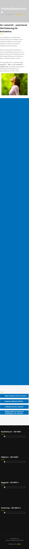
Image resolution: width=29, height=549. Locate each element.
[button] (14, 396)
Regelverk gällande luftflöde (14, 401)
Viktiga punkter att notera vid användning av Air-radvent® (14, 412)
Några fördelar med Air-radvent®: (16, 396)
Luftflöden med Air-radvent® (14, 407)
